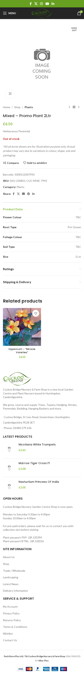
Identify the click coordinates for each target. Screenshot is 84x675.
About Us (9, 557)
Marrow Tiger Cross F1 (34, 463)
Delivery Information (15, 590)
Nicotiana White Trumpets (37, 444)
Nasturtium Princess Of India (39, 482)
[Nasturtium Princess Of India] (9, 486)
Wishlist (8, 633)
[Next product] (78, 107)
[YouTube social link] (47, 4)
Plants (29, 107)
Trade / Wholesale (14, 570)
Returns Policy (12, 620)
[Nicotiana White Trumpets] (9, 449)
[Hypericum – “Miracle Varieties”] (22, 327)
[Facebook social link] (30, 4)
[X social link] (36, 4)
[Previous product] (69, 107)
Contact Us (10, 640)
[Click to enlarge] (10, 93)
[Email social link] (23, 194)
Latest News (11, 584)
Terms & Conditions (15, 626)
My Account (10, 606)
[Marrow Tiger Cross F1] (9, 467)
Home (6, 107)
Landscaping (10, 577)
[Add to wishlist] (35, 313)
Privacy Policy (11, 613)
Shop (17, 107)
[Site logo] (42, 13)
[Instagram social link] (41, 4)
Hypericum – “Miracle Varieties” (22, 350)
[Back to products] (74, 107)
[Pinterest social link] (28, 194)
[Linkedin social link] (52, 4)
